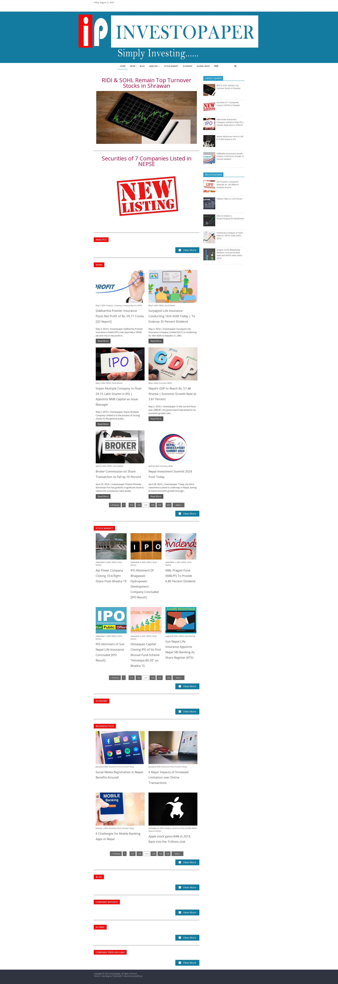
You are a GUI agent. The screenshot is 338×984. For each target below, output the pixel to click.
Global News (203, 66)
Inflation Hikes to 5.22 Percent (229, 199)
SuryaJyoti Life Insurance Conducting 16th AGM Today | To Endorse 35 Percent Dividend (172, 316)
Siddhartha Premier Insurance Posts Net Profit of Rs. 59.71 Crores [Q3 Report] (120, 316)
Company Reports (129, 305)
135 (159, 505)
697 (168, 505)
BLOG (142, 66)
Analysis (153, 66)
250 (168, 677)
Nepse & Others (155, 831)
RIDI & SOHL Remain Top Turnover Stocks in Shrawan (146, 82)
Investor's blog (128, 767)
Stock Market (171, 66)
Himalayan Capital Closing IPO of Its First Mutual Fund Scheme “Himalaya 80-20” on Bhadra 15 (146, 654)
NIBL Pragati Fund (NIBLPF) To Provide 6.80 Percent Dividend (180, 575)
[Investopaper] (169, 13)
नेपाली (216, 66)
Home (123, 66)
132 (138, 505)
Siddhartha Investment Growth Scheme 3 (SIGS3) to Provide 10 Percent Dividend (230, 156)
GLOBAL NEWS (191, 828)
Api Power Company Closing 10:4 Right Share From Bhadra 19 (111, 575)
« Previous (114, 505)
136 (167, 853)
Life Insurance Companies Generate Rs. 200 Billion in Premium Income (228, 184)
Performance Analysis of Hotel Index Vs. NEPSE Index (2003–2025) (230, 236)
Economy (187, 66)
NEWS (140, 305)
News (132, 66)
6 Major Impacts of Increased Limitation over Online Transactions (168, 777)
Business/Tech (115, 767)
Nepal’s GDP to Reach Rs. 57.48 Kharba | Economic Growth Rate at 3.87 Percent (172, 393)
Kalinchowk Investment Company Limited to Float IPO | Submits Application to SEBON (230, 122)
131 (131, 505)
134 (152, 505)
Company (118, 305)
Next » (178, 505)
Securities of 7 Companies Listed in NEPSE (146, 161)
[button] (101, 239)
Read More (103, 340)
